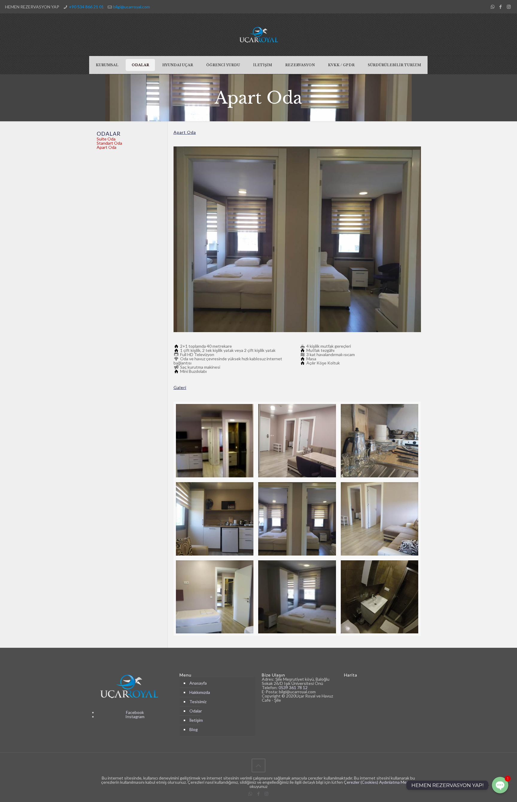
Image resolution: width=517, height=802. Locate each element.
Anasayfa (198, 683)
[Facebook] (501, 6)
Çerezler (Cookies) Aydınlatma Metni (378, 782)
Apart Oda (106, 147)
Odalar (195, 710)
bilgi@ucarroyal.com (131, 6)
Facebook (135, 712)
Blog (193, 729)
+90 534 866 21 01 (86, 6)
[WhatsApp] (492, 6)
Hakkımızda (199, 692)
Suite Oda (106, 138)
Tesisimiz (197, 701)
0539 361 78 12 (293, 687)
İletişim (196, 720)
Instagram (135, 716)
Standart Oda (109, 143)
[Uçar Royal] (258, 34)
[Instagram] (509, 6)
